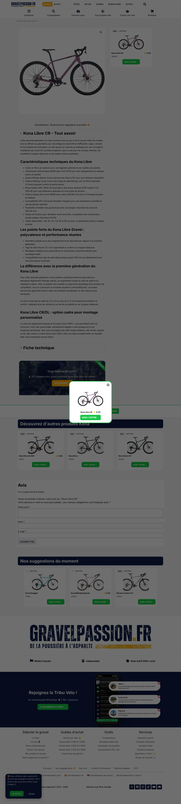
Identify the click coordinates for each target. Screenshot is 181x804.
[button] (108, 385)
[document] (90, 402)
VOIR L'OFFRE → (90, 417)
